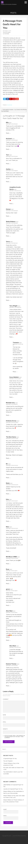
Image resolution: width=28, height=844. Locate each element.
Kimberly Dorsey (11, 421)
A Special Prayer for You (10, 758)
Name (4, 715)
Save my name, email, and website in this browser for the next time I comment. (14, 736)
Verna (8, 241)
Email (4, 722)
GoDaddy (14, 837)
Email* (5, 815)
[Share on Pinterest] (14, 99)
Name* (5, 809)
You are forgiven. (8, 761)
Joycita (5, 789)
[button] (26, 2)
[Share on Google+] (10, 99)
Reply (7, 133)
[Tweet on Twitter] (4, 99)
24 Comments (6, 33)
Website (5, 729)
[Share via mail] (17, 99)
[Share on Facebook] (7, 99)
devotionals (9, 104)
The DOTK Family (6, 32)
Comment (6, 699)
